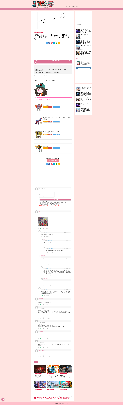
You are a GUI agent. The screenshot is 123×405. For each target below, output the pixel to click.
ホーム (36, 9)
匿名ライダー (51, 248)
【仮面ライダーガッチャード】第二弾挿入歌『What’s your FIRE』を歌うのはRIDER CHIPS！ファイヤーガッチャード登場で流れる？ (52, 377)
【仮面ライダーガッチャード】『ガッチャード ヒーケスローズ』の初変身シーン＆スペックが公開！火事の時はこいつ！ (40, 377)
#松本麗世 (57, 69)
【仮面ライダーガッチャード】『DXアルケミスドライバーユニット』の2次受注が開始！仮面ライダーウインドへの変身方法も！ (65, 393)
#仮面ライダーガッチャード (47, 69)
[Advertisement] (73, 3)
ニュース (46, 9)
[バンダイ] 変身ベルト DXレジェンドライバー (51, 131)
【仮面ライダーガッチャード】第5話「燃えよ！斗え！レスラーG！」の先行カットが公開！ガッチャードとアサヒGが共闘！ (65, 377)
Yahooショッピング (56, 121)
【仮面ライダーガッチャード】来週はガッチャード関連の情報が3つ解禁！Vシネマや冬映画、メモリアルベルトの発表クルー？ (52, 393)
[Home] (43, 5)
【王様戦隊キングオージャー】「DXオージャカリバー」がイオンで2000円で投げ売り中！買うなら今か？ (54, 397)
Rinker (46, 104)
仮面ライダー (55, 9)
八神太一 (46, 232)
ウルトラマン (75, 9)
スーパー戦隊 (65, 9)
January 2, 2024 (56, 72)
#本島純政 (54, 69)
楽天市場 (50, 121)
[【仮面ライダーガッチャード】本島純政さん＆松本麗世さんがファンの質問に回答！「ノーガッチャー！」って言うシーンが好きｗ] (54, 43)
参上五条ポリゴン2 (49, 240)
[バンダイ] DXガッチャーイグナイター (50, 103)
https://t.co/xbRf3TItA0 (39, 70)
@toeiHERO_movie (62, 69)
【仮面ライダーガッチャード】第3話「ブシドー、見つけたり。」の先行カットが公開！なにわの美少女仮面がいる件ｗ (40, 392)
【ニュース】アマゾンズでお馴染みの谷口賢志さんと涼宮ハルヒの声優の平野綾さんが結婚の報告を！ (53, 398)
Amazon (45, 121)
